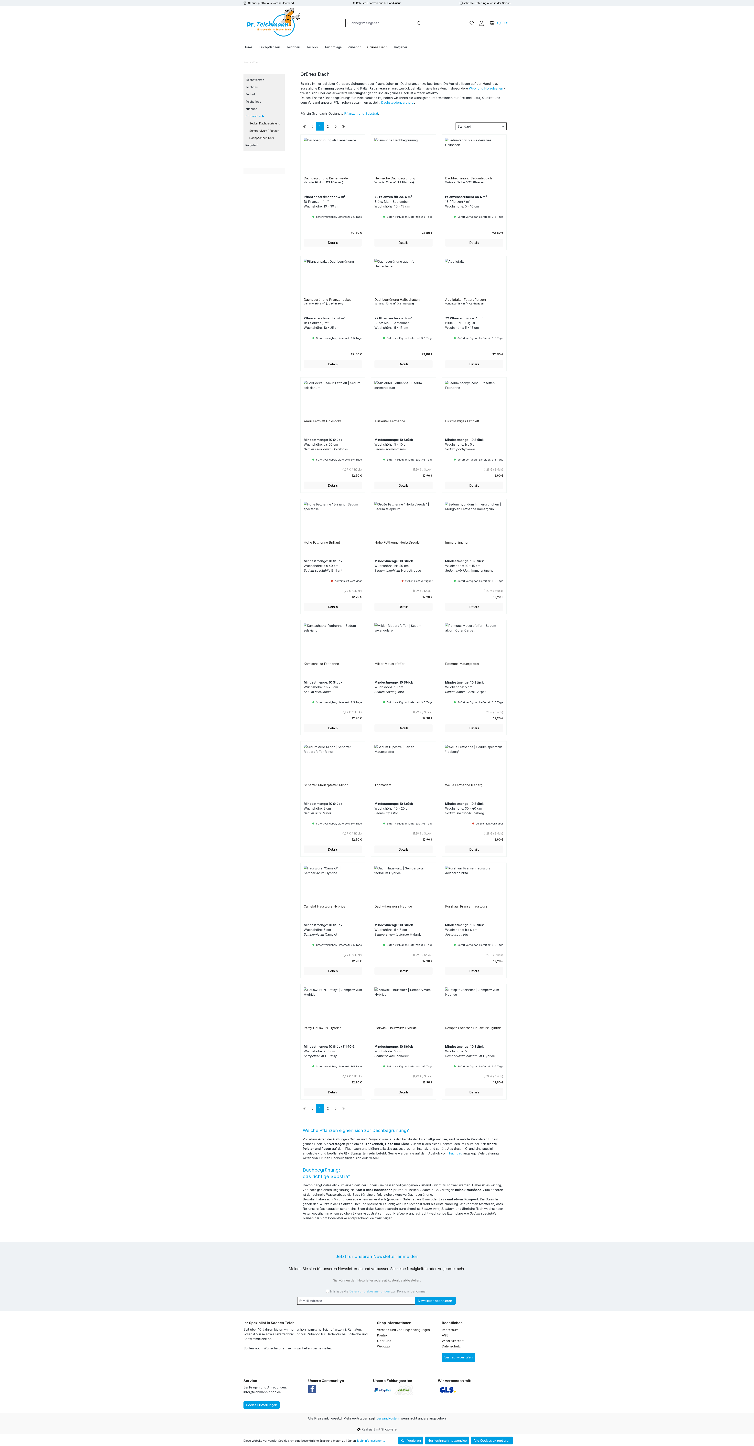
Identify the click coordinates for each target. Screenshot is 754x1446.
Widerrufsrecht (453, 1341)
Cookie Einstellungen (261, 1405)
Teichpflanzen (254, 79)
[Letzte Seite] (344, 126)
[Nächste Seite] (336, 126)
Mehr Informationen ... (371, 1440)
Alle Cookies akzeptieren (491, 1440)
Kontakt (382, 1335)
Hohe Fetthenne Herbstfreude (397, 542)
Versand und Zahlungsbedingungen (403, 1330)
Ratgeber (251, 145)
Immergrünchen (457, 542)
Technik (250, 94)
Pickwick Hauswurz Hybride (395, 1028)
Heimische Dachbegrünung (394, 178)
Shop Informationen (394, 1323)
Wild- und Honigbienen (486, 88)
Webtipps (384, 1346)
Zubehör (251, 109)
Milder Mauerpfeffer (389, 664)
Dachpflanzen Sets (261, 138)
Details (333, 243)
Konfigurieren (411, 1440)
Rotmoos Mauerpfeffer (462, 664)
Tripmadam (382, 785)
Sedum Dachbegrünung (264, 123)
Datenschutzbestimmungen (369, 1291)
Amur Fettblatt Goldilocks (322, 421)
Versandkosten (387, 1418)
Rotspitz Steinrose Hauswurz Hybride (473, 1028)
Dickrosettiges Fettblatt (462, 421)
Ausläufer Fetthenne (389, 421)
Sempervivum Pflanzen (264, 130)
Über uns (384, 1341)
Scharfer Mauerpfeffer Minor (326, 785)
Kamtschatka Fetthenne (321, 664)
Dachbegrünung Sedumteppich (468, 178)
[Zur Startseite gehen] (272, 22)
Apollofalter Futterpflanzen (465, 300)
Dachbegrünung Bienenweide (326, 178)
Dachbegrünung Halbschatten (397, 300)
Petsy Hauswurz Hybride (322, 1028)
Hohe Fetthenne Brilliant (322, 542)
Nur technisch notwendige (447, 1440)
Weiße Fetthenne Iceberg (463, 785)
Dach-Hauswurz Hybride (393, 906)
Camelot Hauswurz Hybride (324, 906)
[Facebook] (312, 1388)
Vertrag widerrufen (458, 1357)
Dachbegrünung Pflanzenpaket (327, 300)
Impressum (450, 1330)
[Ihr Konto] (481, 23)
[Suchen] (419, 23)
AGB (445, 1335)
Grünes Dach (254, 116)
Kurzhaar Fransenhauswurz (466, 906)
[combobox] (380, 23)
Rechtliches (452, 1323)
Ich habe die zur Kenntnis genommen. (379, 1291)
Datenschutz (451, 1346)
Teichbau (251, 87)
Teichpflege (253, 101)
